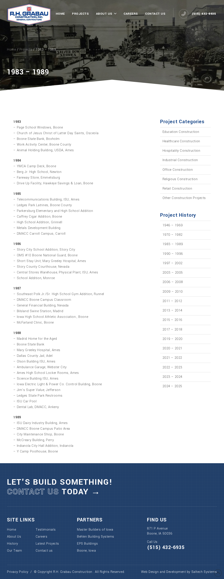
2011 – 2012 (172, 301)
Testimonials (46, 529)
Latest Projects (47, 543)
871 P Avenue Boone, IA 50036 (159, 531)
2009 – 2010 (173, 291)
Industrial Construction (180, 160)
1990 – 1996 (173, 254)
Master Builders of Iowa (95, 529)
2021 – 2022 (172, 357)
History (12, 543)
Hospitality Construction (181, 150)
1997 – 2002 (173, 263)
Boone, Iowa (86, 550)
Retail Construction (177, 188)
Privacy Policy (17, 572)
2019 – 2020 (173, 339)
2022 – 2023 (172, 367)
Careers (41, 536)
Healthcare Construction (181, 141)
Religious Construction (180, 179)
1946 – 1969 (173, 225)
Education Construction (181, 132)
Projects (25, 49)
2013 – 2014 (172, 310)
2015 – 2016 (172, 320)
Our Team (14, 550)
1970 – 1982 (173, 234)
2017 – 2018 (172, 329)
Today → (53, 491)
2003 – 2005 (173, 272)
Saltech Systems (204, 572)
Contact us (44, 550)
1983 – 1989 (173, 244)
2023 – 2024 (172, 377)
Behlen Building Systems (95, 536)
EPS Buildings (87, 543)
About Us (14, 536)
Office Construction (178, 169)
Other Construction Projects (184, 198)
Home (11, 49)
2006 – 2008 (173, 282)
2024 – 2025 (172, 386)
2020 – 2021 (172, 348)
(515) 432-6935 (166, 547)
